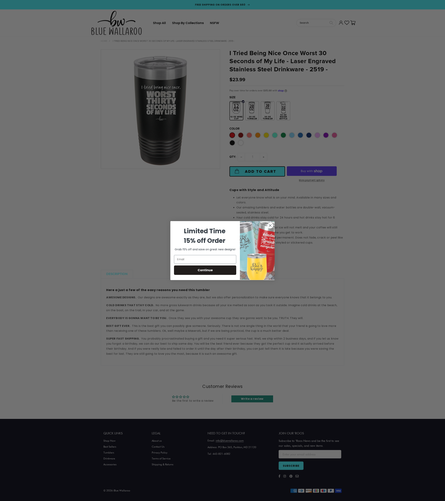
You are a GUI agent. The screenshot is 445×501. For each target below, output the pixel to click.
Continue (205, 270)
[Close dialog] (270, 225)
